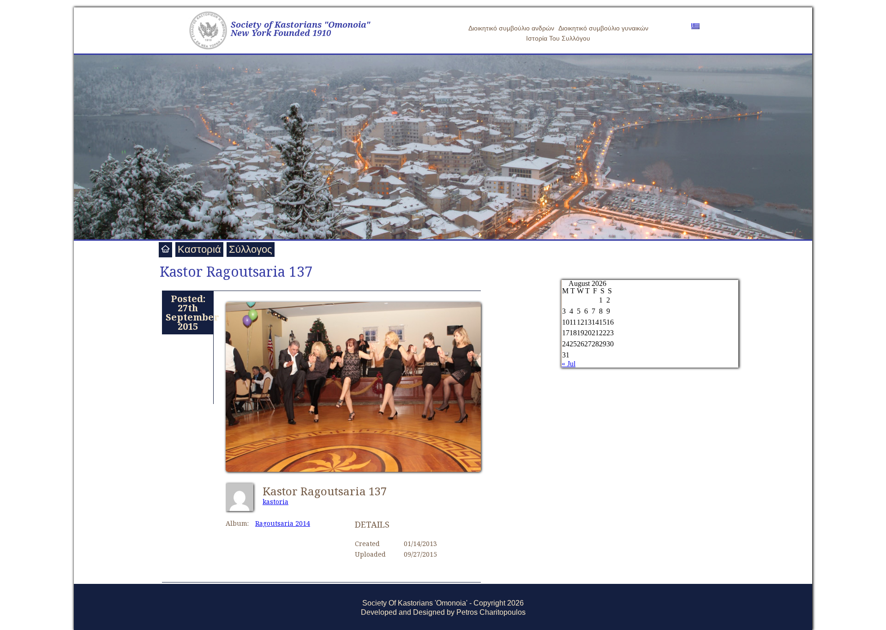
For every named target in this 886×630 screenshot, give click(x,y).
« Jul (568, 364)
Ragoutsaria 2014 (282, 523)
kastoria (275, 501)
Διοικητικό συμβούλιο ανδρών (511, 28)
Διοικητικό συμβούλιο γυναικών (603, 28)
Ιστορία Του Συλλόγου (558, 38)
